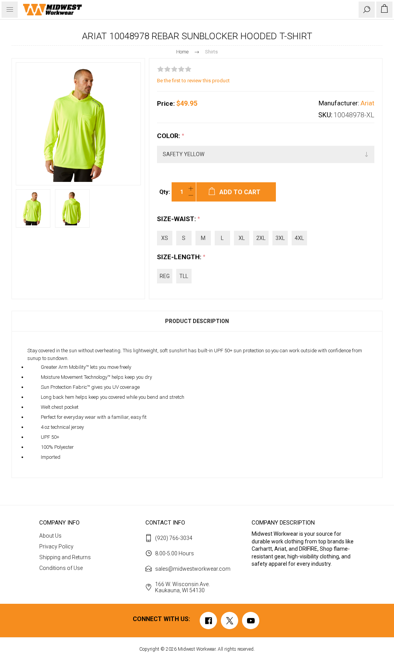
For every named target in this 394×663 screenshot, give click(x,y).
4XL (299, 238)
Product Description (197, 321)
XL (242, 238)
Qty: (164, 191)
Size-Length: (180, 257)
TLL (183, 276)
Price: (166, 103)
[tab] (197, 321)
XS (164, 238)
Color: (169, 136)
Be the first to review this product (193, 80)
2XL (260, 238)
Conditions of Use (61, 568)
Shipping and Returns (65, 557)
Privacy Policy (56, 546)
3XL (280, 238)
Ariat (367, 103)
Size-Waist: (177, 219)
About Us (50, 536)
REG (165, 276)
